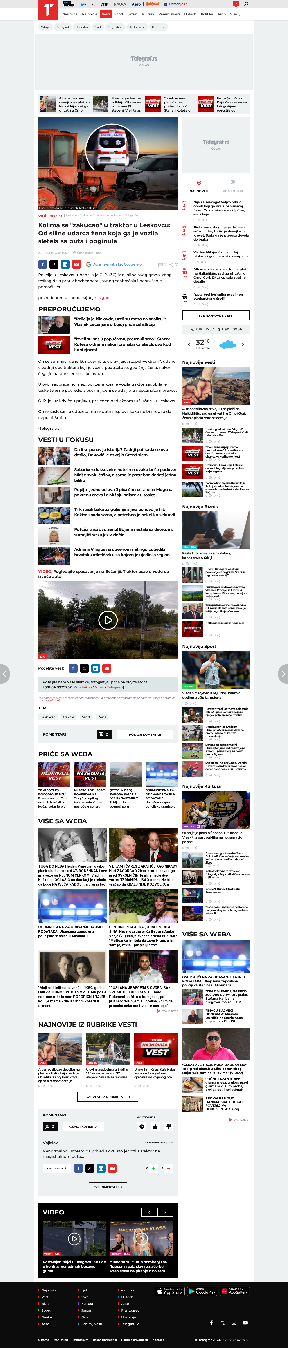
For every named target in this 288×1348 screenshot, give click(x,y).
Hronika (56, 215)
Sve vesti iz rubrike (108, 1097)
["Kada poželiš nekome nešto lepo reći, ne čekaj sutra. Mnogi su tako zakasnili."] (192, 913)
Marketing (61, 1339)
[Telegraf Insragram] (234, 1322)
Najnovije (198, 362)
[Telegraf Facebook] (211, 1322)
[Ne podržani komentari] (168, 1126)
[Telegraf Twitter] (222, 1322)
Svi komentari (108, 1187)
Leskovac (47, 717)
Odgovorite (56, 1168)
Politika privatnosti (134, 1339)
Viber (99, 687)
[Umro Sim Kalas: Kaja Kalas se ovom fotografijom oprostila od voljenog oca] (206, 104)
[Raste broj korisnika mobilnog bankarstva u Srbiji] (216, 530)
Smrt (86, 717)
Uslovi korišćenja (49, 700)
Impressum (80, 1339)
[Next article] (283, 674)
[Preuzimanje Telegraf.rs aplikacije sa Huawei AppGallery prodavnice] (235, 1291)
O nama (43, 1339)
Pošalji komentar (145, 734)
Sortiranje (146, 1117)
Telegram (115, 687)
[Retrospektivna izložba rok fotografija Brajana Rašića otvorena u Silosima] (192, 877)
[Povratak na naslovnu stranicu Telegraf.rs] (48, 10)
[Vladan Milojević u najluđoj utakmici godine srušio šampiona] (216, 670)
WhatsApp (83, 687)
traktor (68, 717)
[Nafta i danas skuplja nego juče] (192, 629)
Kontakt (158, 1339)
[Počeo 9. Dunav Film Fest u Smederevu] (192, 895)
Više (233, 14)
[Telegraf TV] (245, 1322)
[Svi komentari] (141, 1126)
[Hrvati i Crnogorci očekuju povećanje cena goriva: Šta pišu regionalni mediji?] (192, 575)
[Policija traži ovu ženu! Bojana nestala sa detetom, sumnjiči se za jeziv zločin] (54, 536)
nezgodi (103, 297)
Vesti (42, 215)
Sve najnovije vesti (216, 315)
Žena (102, 717)
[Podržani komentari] (155, 1126)
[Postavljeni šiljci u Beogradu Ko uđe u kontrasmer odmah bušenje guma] (74, 1238)
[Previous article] (5, 674)
